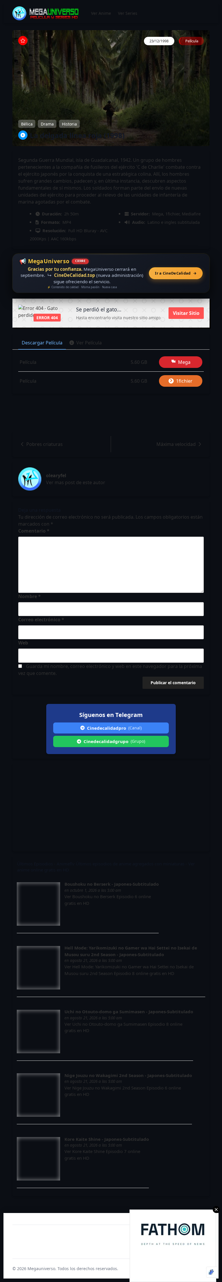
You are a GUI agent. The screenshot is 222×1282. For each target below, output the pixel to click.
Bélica (27, 123)
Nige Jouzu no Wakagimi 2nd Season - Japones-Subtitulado (128, 1075)
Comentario (33, 531)
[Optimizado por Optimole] (212, 1272)
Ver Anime (101, 13)
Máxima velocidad (176, 444)
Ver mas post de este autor (75, 482)
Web (23, 643)
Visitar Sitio (186, 313)
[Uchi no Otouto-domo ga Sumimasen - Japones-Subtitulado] (38, 1031)
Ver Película (89, 342)
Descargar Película (42, 342)
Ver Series (127, 13)
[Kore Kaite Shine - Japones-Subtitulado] (38, 1159)
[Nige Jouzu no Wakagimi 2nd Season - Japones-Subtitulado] (38, 1095)
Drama (47, 123)
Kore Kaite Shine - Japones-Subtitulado (106, 1139)
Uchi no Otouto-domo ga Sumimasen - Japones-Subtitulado (128, 1011)
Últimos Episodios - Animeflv (46, 864)
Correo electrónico (41, 619)
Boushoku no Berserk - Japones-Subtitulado (111, 884)
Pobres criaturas (44, 444)
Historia (69, 123)
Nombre (29, 596)
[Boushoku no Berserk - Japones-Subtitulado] (38, 904)
